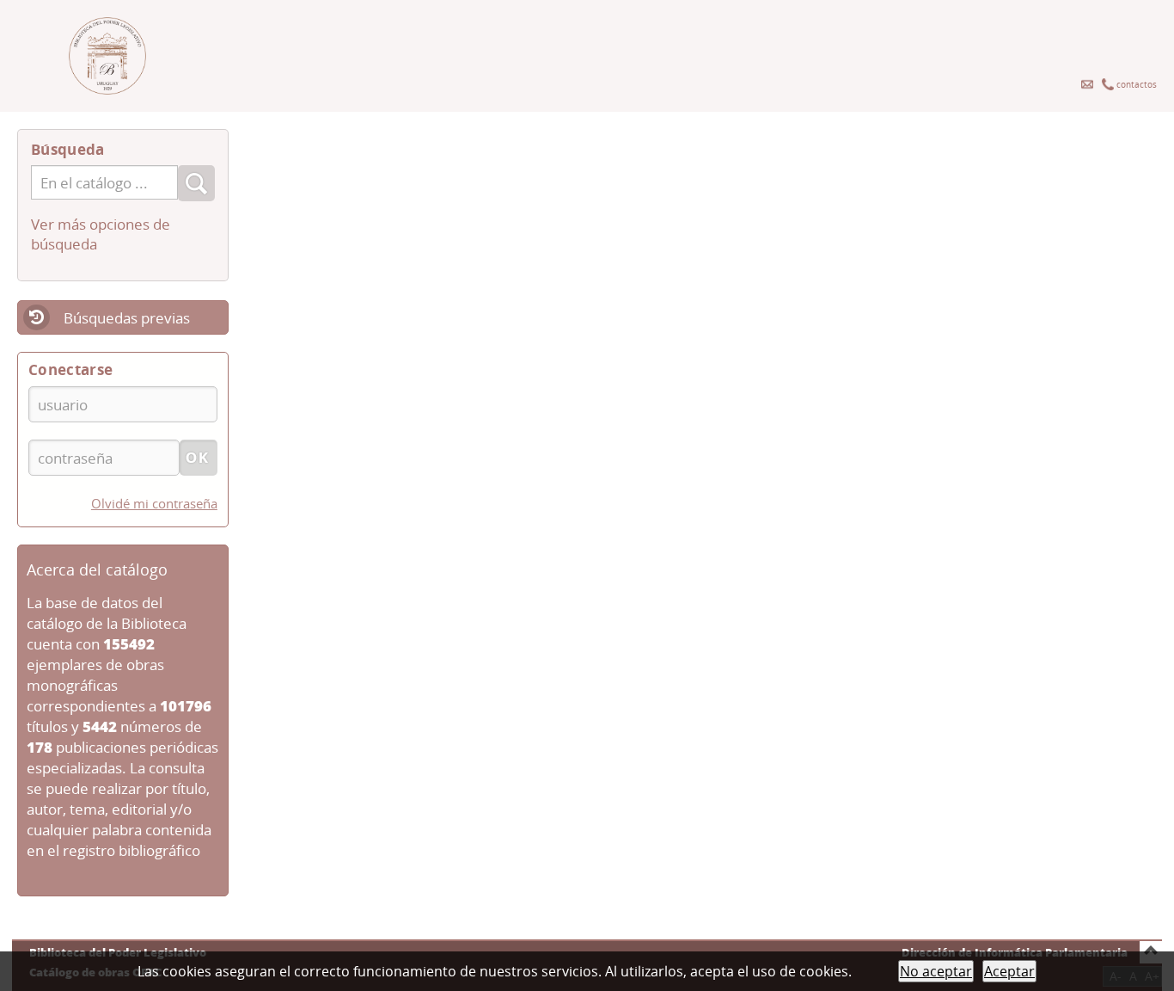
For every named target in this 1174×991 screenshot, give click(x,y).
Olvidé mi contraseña (154, 503)
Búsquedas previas (127, 318)
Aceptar (1009, 971)
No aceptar (936, 971)
